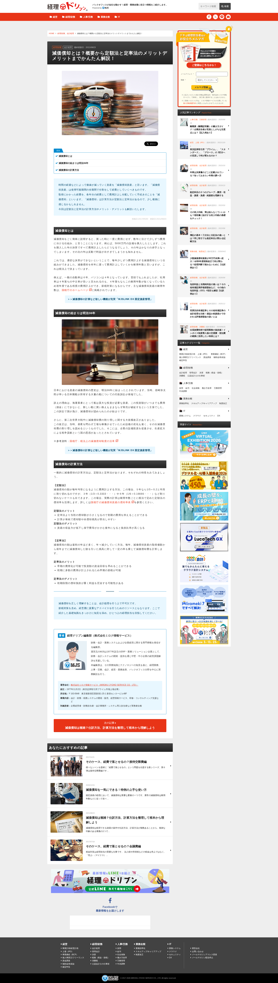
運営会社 (196, 948)
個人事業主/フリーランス (190, 357)
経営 (55, 17)
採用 (181, 388)
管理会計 (193, 373)
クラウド (197, 416)
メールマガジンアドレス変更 (204, 954)
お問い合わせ (198, 951)
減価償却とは (65, 156)
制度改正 (223, 403)
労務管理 (218, 388)
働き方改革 (207, 388)
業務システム (185, 416)
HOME (51, 33)
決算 (201, 373)
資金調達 (207, 357)
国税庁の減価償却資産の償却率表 (111, 502)
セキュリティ (209, 416)
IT (119, 17)
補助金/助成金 (219, 357)
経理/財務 (70, 17)
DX (218, 416)
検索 (226, 6)
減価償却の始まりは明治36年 (73, 163)
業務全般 (105, 17)
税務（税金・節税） (214, 373)
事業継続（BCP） (219, 354)
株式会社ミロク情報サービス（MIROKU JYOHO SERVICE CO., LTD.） (104, 685)
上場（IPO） (203, 354)
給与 (187, 388)
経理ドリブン (67, 6)
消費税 (182, 376)
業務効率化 (184, 403)
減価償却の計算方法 (69, 170)
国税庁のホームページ (75, 290)
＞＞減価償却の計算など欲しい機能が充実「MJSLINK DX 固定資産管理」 (110, 299)
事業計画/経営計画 (187, 354)
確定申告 (183, 360)
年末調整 (183, 391)
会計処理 (70, 33)
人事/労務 (88, 17)
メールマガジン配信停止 (202, 957)
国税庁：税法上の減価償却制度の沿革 (92, 441)
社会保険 (195, 388)
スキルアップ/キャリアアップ (204, 403)
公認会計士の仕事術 (196, 376)
